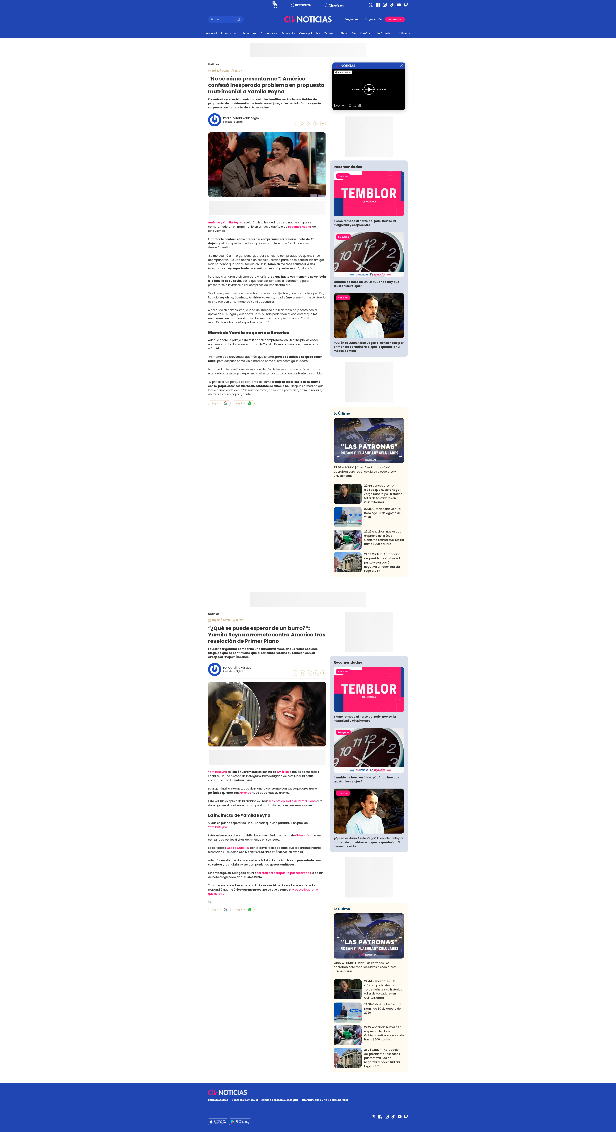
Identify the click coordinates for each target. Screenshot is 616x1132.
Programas (351, 19)
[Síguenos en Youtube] (399, 5)
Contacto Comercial (244, 1100)
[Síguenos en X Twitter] (371, 5)
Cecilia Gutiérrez (238, 848)
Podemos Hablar (300, 227)
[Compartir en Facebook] (295, 123)
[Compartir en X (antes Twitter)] (309, 123)
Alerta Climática (362, 33)
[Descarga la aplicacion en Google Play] (217, 1122)
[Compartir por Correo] (323, 123)
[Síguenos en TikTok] (392, 5)
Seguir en (216, 403)
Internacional (229, 33)
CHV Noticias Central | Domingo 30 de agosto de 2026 (383, 513)
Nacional (211, 33)
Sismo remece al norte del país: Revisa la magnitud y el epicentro (365, 223)
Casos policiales (309, 33)
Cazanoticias (269, 33)
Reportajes (249, 33)
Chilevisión (302, 835)
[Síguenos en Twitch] (406, 5)
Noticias (213, 64)
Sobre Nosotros (218, 1100)
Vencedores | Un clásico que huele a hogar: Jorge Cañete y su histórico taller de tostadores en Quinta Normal (383, 494)
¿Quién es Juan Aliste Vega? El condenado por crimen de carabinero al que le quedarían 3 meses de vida (369, 347)
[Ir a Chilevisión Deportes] (301, 5)
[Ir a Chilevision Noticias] (308, 1092)
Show (344, 33)
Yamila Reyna (232, 222)
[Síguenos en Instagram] (385, 5)
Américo (214, 222)
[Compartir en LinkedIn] (316, 123)
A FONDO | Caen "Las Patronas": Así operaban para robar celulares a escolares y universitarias (365, 472)
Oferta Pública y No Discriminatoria (325, 1100)
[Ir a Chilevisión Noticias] (308, 19)
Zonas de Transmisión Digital (280, 1100)
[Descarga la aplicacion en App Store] (240, 1122)
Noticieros (404, 33)
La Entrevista (385, 33)
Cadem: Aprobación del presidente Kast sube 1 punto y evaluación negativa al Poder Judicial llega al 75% (382, 562)
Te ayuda (330, 33)
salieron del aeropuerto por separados (284, 873)
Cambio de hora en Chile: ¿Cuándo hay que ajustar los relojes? (366, 284)
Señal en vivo (395, 19)
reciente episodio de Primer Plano (292, 801)
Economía (288, 33)
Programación (373, 19)
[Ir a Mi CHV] (275, 4)
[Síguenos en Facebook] (378, 5)
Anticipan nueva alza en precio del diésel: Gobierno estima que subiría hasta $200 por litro (384, 538)
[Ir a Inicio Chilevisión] (334, 5)
